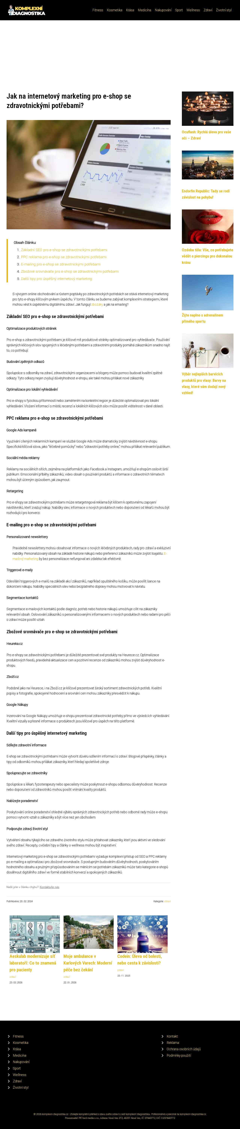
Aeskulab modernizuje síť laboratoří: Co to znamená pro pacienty (33, 963)
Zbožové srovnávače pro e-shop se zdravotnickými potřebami (70, 271)
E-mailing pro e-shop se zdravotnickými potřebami (60, 264)
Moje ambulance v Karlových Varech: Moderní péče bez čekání (88, 963)
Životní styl (224, 10)
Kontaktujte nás (49, 887)
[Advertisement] (120, 48)
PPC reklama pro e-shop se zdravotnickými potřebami (63, 257)
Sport (179, 10)
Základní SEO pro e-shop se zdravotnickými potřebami (64, 250)
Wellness (193, 10)
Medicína (144, 10)
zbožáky (97, 304)
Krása (130, 10)
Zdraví (208, 10)
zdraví (167, 901)
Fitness (97, 10)
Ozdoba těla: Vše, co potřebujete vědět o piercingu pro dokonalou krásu (207, 256)
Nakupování (163, 10)
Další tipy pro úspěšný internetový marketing (56, 279)
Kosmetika (114, 10)
